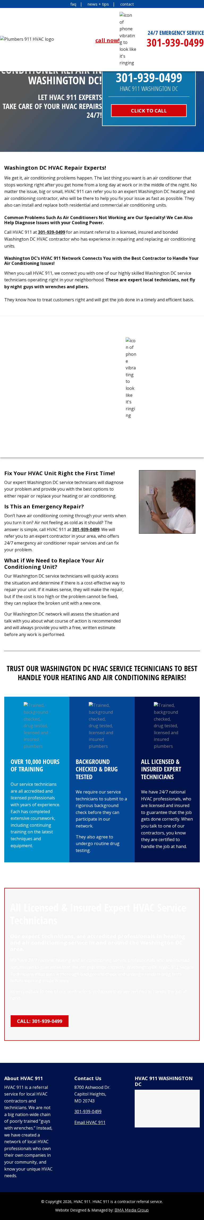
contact (127, 4)
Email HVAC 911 (89, 1122)
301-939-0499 (51, 232)
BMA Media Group (131, 1210)
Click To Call (149, 110)
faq (73, 4)
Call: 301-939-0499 (39, 1021)
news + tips (98, 4)
